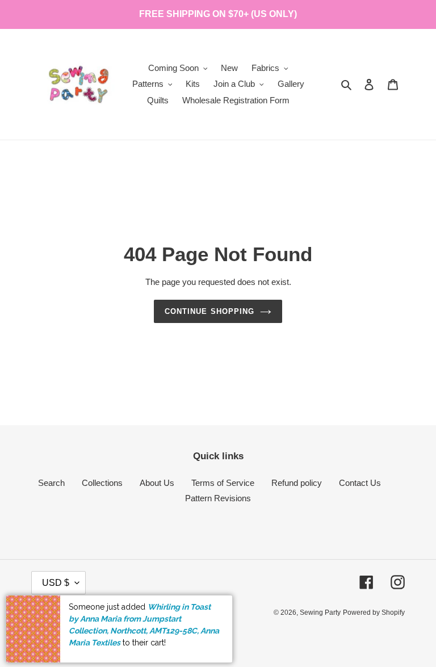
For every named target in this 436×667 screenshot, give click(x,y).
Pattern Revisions (218, 498)
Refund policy (296, 483)
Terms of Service (222, 483)
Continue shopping (209, 311)
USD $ (55, 583)
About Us (157, 483)
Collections (102, 483)
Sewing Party (320, 612)
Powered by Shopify (374, 612)
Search (51, 483)
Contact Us (360, 483)
